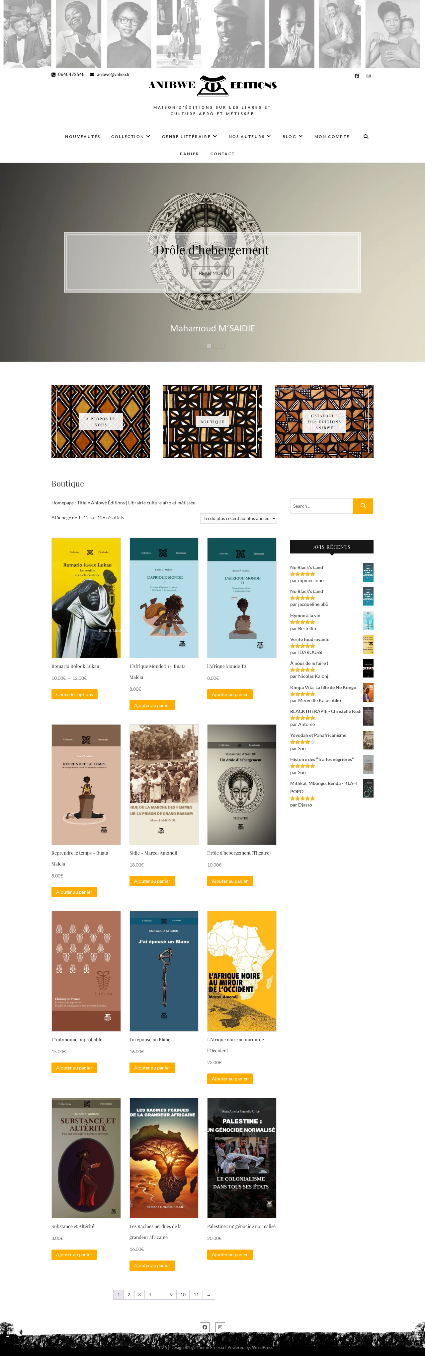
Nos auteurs (247, 136)
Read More (212, 280)
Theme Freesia (210, 1347)
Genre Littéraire (186, 136)
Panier (189, 153)
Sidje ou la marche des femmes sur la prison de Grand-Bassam (212, 249)
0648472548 (71, 74)
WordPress (262, 1347)
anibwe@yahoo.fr (113, 74)
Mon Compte (332, 136)
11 (196, 1294)
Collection (127, 136)
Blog (290, 136)
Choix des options (74, 694)
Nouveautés (82, 136)
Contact (223, 153)
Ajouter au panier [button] (152, 705)
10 (183, 1294)
